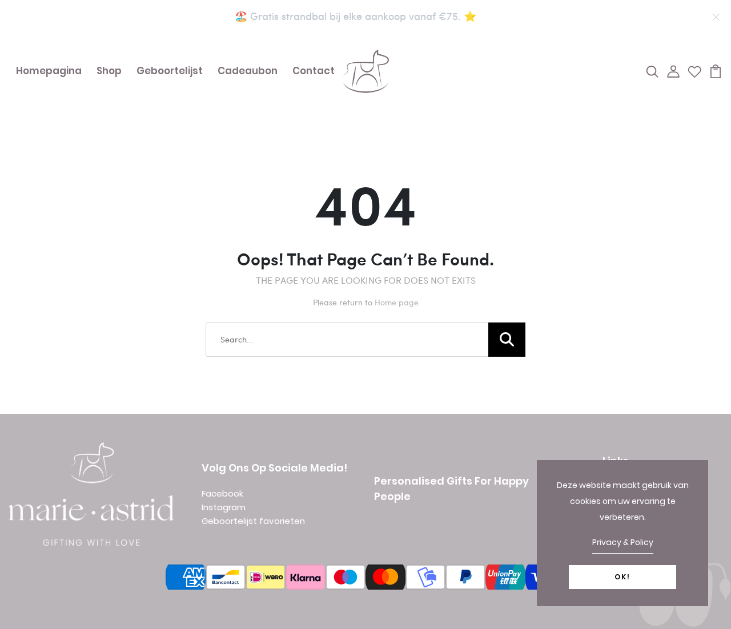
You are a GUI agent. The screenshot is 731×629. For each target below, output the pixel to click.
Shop (109, 71)
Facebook (222, 493)
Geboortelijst (169, 71)
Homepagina (49, 71)
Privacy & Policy (622, 542)
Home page (397, 302)
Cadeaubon (248, 71)
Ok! (622, 577)
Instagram (224, 507)
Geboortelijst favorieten (253, 521)
